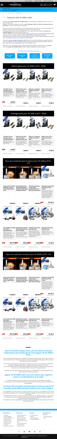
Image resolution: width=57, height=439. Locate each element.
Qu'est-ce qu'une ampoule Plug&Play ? (35, 418)
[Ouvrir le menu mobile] (2, 4)
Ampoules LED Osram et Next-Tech (29, 435)
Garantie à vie (24, 437)
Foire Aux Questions (48, 1)
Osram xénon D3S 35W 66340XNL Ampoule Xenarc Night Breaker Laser (9, 188)
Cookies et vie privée (8, 426)
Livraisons (6, 415)
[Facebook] (19, 432)
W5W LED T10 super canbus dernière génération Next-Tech (21, 90)
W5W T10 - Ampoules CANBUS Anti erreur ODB (34, 90)
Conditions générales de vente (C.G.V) (8, 418)
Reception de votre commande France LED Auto (22, 421)
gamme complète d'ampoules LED (17, 40)
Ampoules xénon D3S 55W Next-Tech (34, 228)
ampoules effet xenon (24, 41)
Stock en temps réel (21, 418)
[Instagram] (39, 432)
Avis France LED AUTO (22, 423)
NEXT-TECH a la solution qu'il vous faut (36, 35)
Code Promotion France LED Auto (20, 425)
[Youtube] (29, 432)
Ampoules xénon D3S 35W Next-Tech (47, 228)
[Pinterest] (34, 432)
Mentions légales (7, 416)
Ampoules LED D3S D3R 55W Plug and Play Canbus (48, 187)
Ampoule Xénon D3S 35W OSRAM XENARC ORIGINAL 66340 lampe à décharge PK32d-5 (22, 188)
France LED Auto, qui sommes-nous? (21, 415)
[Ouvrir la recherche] (41, 5)
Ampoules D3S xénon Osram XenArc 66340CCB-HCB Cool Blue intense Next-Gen (34, 188)
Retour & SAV (38, 1)
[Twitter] (24, 432)
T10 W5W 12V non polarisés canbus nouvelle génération (8, 90)
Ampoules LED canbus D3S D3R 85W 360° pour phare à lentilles (22, 229)
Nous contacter (28, 1)
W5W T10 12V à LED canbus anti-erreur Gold (47, 90)
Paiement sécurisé (42, 435)
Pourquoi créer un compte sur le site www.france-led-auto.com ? (8, 422)
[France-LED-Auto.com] (15, 4)
